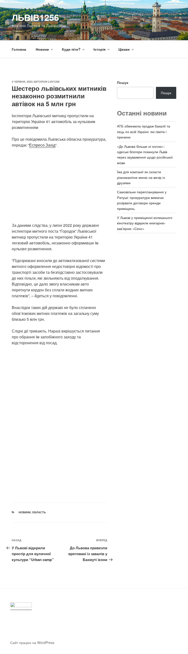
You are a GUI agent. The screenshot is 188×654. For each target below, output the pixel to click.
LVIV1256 (53, 81)
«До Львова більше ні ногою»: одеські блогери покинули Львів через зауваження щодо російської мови (145, 154)
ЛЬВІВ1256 (35, 17)
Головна (19, 49)
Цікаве (124, 49)
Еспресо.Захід (42, 145)
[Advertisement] (59, 188)
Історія (100, 49)
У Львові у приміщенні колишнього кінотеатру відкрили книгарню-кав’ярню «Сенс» (144, 223)
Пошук (122, 82)
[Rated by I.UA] (21, 606)
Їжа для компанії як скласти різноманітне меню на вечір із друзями (141, 177)
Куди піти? (71, 49)
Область (39, 512)
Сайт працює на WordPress (32, 642)
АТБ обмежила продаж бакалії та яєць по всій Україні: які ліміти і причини (143, 131)
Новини (42, 49)
